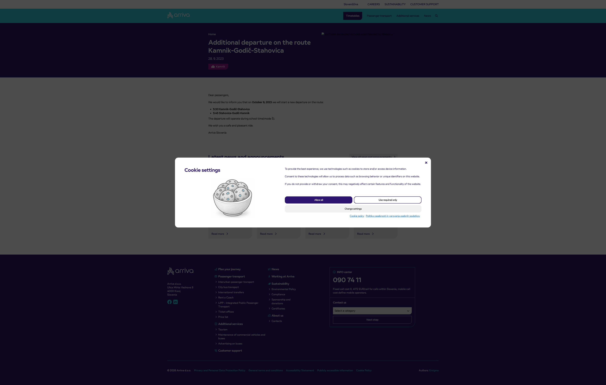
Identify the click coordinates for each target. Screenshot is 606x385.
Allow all (318, 200)
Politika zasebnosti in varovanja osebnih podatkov (393, 216)
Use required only (388, 200)
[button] (426, 162)
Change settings (353, 208)
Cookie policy (357, 216)
